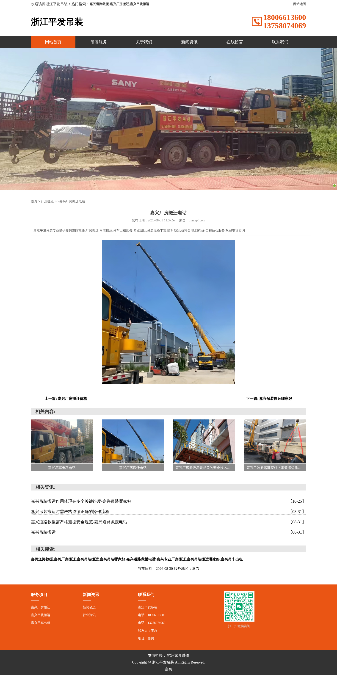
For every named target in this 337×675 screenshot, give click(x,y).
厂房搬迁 (47, 201)
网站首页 (53, 42)
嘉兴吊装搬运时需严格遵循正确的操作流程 (168, 511)
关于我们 (144, 42)
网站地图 (299, 4)
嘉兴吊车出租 (40, 623)
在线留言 (235, 42)
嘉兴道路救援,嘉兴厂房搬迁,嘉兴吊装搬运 (119, 4)
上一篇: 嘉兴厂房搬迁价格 (66, 398)
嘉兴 (168, 669)
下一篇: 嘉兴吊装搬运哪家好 (269, 398)
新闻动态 (89, 607)
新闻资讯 (189, 42)
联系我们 (280, 42)
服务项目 (39, 594)
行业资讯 (89, 615)
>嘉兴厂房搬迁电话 (71, 201)
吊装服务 (98, 42)
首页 (34, 201)
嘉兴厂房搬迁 (40, 607)
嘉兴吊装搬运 (168, 532)
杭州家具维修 (178, 655)
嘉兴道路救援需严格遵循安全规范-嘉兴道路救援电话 (168, 522)
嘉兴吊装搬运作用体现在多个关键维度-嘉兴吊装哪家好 (168, 501)
